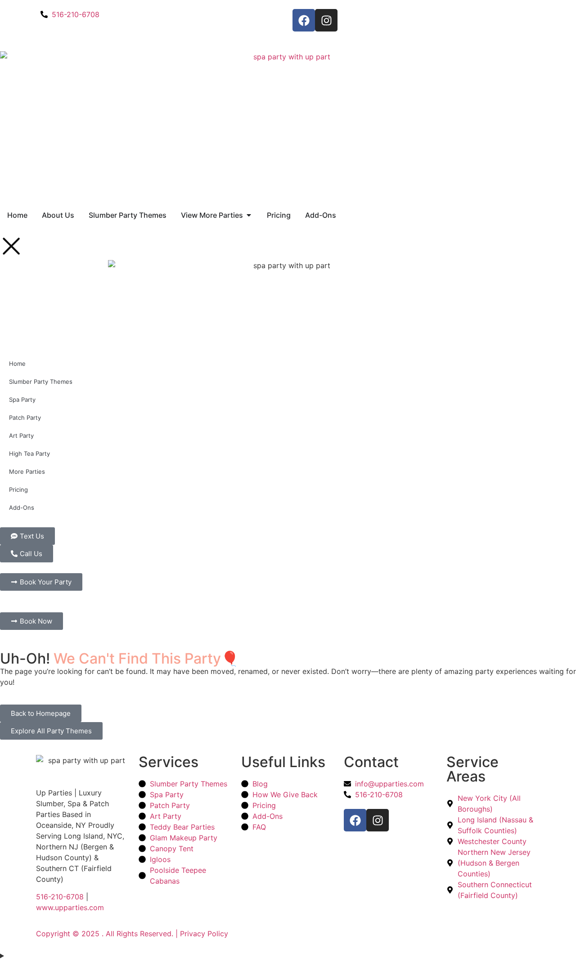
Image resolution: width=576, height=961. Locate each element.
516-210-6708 (60, 896)
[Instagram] (326, 20)
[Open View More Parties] (248, 215)
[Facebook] (303, 20)
